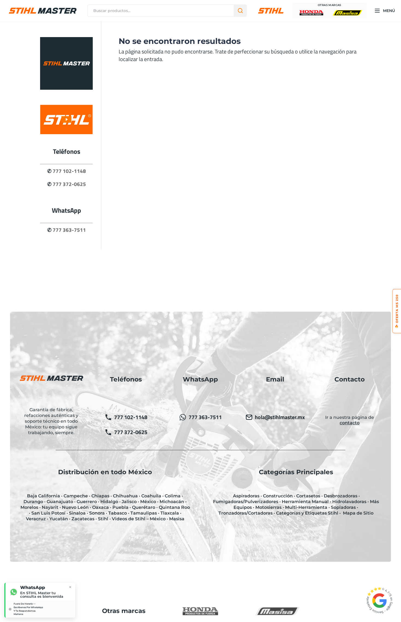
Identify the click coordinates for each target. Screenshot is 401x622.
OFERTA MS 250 (397, 311)
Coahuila (151, 495)
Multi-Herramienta (306, 507)
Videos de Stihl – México (139, 518)
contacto (350, 422)
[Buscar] (240, 10)
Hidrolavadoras (349, 501)
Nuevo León (75, 507)
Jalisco (129, 501)
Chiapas (100, 495)
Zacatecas (82, 518)
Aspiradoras (246, 495)
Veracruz (36, 518)
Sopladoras (343, 507)
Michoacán (172, 501)
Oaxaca (100, 507)
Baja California (43, 495)
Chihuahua (125, 495)
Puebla (120, 507)
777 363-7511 (69, 230)
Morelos (29, 507)
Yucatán (58, 518)
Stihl (103, 518)
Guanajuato (60, 501)
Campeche (76, 495)
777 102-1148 (69, 171)
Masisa (176, 518)
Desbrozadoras (340, 495)
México (148, 501)
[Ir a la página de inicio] (66, 87)
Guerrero (87, 501)
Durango (33, 501)
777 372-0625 (69, 184)
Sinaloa (77, 513)
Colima (173, 495)
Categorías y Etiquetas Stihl (307, 513)
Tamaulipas (143, 513)
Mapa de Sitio (358, 513)
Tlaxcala (169, 513)
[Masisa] (347, 13)
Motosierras (268, 507)
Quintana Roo (174, 507)
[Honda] (311, 13)
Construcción (278, 495)
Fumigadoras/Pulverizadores (245, 501)
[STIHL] (270, 10)
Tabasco (117, 513)
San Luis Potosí (48, 513)
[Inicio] (42, 10)
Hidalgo (109, 501)
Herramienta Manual (305, 501)
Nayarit (50, 507)
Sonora (97, 513)
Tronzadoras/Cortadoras (246, 513)
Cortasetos (308, 495)
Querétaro (143, 507)
